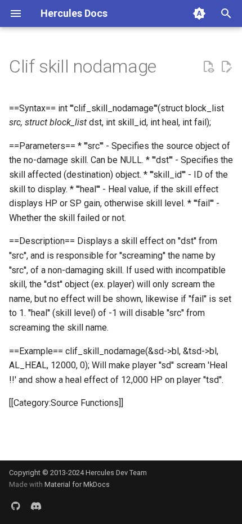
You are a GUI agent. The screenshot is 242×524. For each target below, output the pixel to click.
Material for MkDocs (77, 484)
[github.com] (16, 506)
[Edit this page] (226, 67)
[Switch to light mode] (199, 13)
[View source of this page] (208, 67)
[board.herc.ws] (36, 506)
